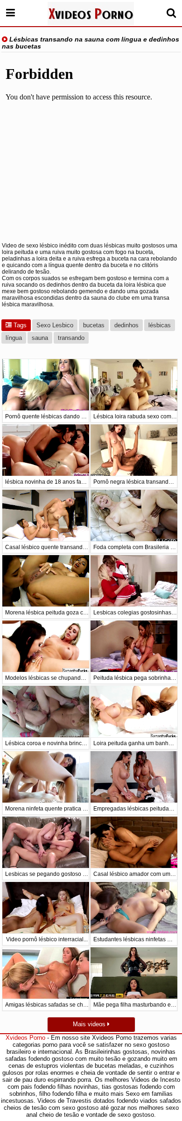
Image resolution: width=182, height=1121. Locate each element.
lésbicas (159, 325)
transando (71, 337)
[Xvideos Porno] (91, 13)
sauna (40, 337)
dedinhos (126, 325)
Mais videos (90, 1024)
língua (14, 337)
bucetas (94, 325)
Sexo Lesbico (54, 325)
